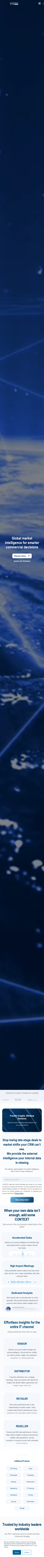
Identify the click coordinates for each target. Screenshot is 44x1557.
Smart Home (30, 1501)
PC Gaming (30, 1488)
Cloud (30, 1468)
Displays (13, 1482)
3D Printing (13, 1468)
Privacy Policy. (19, 1193)
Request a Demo (20, 556)
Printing (30, 1495)
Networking (13, 1488)
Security (13, 1501)
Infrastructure (30, 1482)
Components (13, 1475)
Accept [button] (17, 1552)
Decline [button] (26, 1552)
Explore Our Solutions (22, 561)
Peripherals (13, 1495)
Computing (30, 1475)
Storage (22, 1508)
